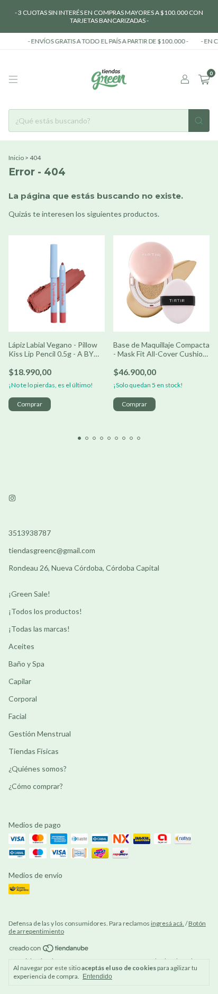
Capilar (19, 681)
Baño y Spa (26, 663)
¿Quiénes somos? (37, 768)
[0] (204, 80)
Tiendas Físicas (33, 751)
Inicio (16, 158)
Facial (17, 716)
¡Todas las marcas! (39, 628)
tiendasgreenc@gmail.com (51, 550)
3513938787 (29, 532)
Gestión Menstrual (39, 733)
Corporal (22, 698)
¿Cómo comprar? (35, 786)
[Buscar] (199, 120)
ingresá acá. (167, 923)
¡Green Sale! (29, 593)
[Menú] (13, 79)
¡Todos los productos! (45, 611)
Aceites (21, 646)
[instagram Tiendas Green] (12, 498)
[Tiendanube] (49, 950)
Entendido (97, 976)
